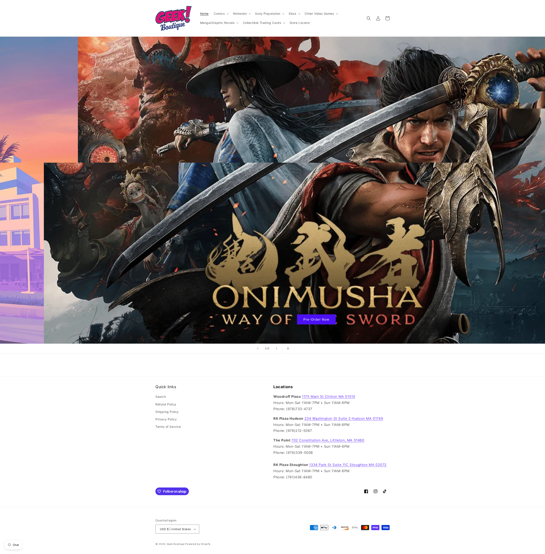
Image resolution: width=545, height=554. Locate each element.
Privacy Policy (166, 419)
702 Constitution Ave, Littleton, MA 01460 (327, 440)
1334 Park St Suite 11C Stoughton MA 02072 (348, 465)
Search (160, 396)
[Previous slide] (257, 348)
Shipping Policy (167, 412)
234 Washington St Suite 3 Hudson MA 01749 (343, 418)
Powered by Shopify (198, 543)
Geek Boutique (176, 543)
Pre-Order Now (272, 319)
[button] (221, 13)
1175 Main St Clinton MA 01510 (328, 396)
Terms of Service (168, 426)
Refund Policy (165, 404)
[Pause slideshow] (287, 348)
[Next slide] (276, 348)
